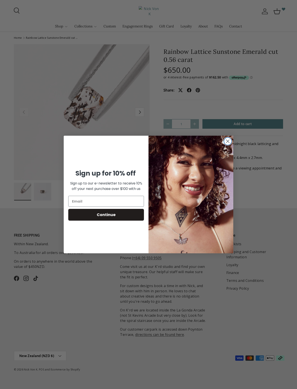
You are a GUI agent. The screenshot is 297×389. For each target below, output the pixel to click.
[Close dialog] (228, 141)
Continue (106, 214)
